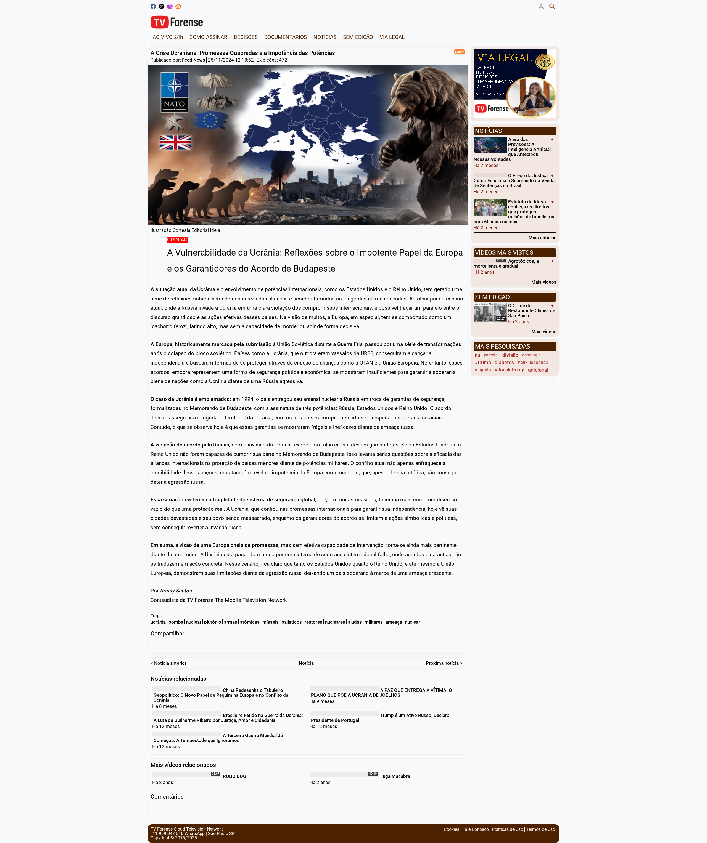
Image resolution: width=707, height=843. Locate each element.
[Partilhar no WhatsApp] (198, 645)
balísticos (291, 622)
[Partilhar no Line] (208, 645)
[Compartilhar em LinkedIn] (176, 645)
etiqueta (483, 370)
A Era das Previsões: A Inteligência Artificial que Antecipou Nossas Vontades (512, 149)
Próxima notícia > (444, 663)
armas (230, 622)
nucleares (335, 622)
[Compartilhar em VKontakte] (284, 645)
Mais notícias (542, 237)
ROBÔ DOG (234, 776)
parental (491, 354)
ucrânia (158, 622)
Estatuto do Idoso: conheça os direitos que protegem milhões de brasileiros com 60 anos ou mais (514, 211)
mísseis (270, 622)
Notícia (306, 663)
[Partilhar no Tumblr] (230, 645)
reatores (313, 622)
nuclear (193, 622)
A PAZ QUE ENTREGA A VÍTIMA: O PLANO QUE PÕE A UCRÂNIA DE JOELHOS (381, 692)
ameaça (394, 622)
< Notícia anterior (168, 663)
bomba (175, 622)
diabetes (504, 362)
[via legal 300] (515, 83)
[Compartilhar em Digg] (241, 645)
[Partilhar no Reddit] (262, 645)
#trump (483, 362)
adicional (538, 370)
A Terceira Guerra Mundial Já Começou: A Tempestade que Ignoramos (218, 738)
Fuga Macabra (395, 776)
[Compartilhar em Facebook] (155, 645)
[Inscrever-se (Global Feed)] (178, 6)
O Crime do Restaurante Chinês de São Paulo (531, 310)
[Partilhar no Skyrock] (273, 645)
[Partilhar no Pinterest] (219, 645)
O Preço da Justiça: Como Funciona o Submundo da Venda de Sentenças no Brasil (514, 180)
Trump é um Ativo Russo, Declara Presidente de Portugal (380, 717)
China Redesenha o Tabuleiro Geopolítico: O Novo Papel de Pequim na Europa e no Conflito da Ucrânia (221, 695)
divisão (510, 355)
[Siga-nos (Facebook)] (153, 6)
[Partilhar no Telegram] (187, 645)
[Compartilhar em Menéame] (251, 645)
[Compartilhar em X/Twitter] (165, 645)
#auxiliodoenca (533, 362)
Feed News (193, 60)
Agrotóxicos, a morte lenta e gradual (506, 263)
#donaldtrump (509, 370)
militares (374, 622)
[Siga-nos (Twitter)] (161, 6)
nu (477, 355)
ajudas (355, 622)
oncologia (531, 354)
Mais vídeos (543, 281)
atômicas (250, 622)
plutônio (212, 622)
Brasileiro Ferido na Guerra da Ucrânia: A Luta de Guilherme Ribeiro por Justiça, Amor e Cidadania (228, 717)
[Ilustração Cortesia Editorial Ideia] (308, 145)
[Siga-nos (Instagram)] (170, 6)
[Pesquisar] (552, 6)
